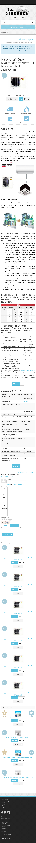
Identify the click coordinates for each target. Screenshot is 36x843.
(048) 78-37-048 (7, 834)
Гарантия (4, 802)
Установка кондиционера (18, 718)
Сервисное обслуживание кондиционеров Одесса (18, 757)
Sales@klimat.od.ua (7, 836)
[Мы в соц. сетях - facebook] (2, 813)
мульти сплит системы (28, 370)
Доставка (4, 804)
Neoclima (27, 401)
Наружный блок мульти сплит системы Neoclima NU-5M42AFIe (18, 694)
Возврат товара (6, 801)
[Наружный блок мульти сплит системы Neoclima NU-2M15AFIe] (18, 82)
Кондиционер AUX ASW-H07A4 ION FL (18, 738)
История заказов (6, 825)
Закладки (4, 826)
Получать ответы (6, 528)
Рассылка (4, 828)
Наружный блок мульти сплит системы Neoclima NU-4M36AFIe (18, 667)
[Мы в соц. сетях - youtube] (5, 813)
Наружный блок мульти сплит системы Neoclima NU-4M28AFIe (18, 640)
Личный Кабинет (6, 823)
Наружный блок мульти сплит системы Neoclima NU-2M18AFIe (18, 559)
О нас (3, 807)
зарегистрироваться (18, 484)
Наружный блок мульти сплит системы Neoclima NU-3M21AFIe (18, 586)
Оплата (4, 805)
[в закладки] (25, 99)
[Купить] (21, 99)
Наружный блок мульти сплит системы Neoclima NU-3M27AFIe (18, 613)
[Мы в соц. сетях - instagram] (8, 813)
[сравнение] (28, 99)
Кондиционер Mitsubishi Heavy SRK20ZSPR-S (18, 777)
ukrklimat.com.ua (6, 838)
